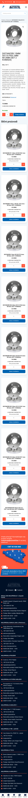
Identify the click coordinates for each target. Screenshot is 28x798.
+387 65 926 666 (14, 547)
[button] (23, 26)
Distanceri (8, 20)
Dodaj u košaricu (19, 114)
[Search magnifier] (25, 13)
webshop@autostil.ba (9, 540)
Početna (3, 20)
